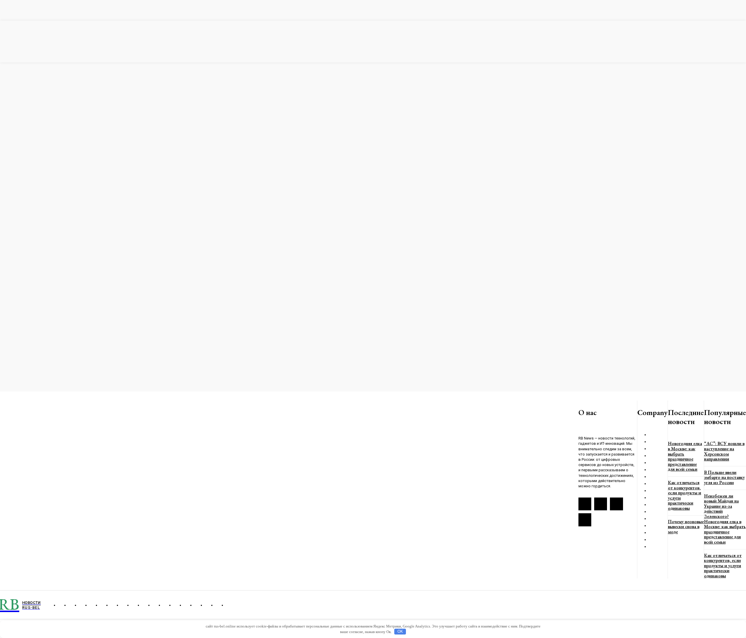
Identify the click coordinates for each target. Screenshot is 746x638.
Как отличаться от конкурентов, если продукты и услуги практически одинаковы (684, 495)
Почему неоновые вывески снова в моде (686, 527)
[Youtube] (584, 519)
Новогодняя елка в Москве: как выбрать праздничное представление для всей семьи (685, 456)
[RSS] (584, 504)
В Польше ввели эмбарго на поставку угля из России (724, 477)
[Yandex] (616, 504)
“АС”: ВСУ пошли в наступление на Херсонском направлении (724, 451)
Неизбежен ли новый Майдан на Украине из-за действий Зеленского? (721, 506)
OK (400, 631)
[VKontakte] (600, 504)
